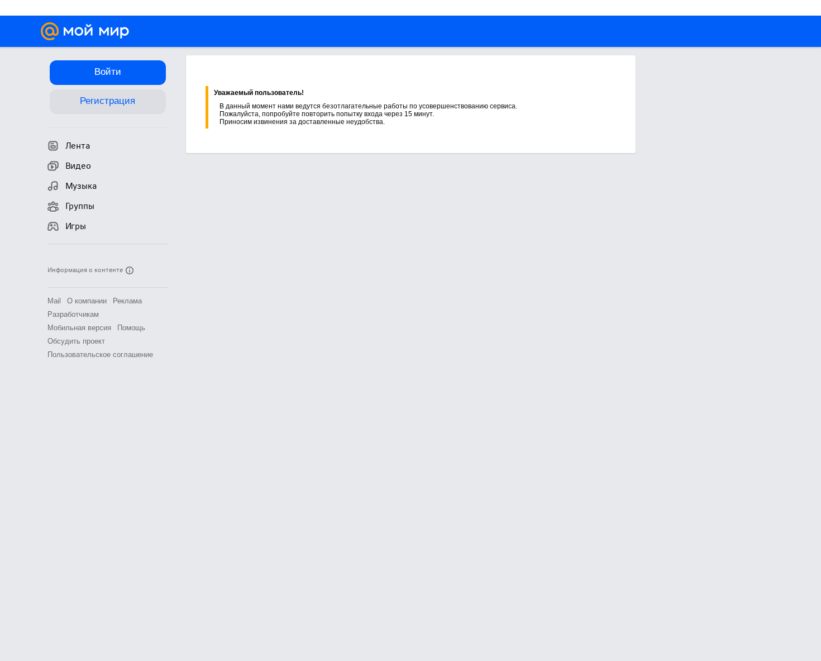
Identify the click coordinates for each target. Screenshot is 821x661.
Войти (107, 71)
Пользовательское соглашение (100, 354)
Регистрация (107, 101)
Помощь (131, 328)
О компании (87, 301)
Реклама (127, 301)
